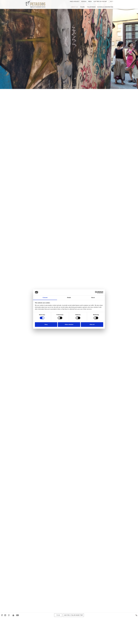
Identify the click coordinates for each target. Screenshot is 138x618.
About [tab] (93, 297)
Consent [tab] (45, 297)
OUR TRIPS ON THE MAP (100, 1)
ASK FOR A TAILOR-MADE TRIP (73, 615)
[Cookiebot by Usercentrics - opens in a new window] (96, 292)
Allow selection (69, 324)
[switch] (60, 318)
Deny (46, 324)
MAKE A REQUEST (74, 1)
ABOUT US (74, 7)
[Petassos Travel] (35, 4)
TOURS (82, 7)
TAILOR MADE (91, 7)
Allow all (92, 324)
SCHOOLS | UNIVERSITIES (105, 7)
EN (111, 1)
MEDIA (90, 1)
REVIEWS (83, 1)
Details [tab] (69, 297)
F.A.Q (58, 615)
